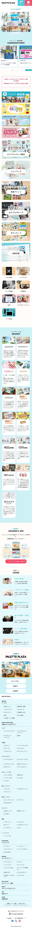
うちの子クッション (22, 789)
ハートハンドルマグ (22, 745)
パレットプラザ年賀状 (22, 868)
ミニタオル (20, 778)
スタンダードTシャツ (9, 731)
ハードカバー (20, 846)
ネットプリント (8, 862)
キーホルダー (20, 822)
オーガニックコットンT (7, 736)
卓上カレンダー (8, 811)
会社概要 (9, 918)
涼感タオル (20, 775)
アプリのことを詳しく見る (16, 561)
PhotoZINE (7, 852)
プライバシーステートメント (20, 905)
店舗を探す (5, 898)
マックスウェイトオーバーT (22, 732)
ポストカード (7, 712)
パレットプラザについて (8, 887)
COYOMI (6, 814)
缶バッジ (6, 825)
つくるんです (20, 875)
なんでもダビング (21, 872)
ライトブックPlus (21, 849)
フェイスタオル (8, 775)
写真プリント (7, 706)
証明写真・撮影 (21, 706)
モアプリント (20, 800)
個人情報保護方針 (19, 918)
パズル (19, 828)
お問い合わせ (22, 903)
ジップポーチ (7, 828)
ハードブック (7, 865)
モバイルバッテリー (22, 751)
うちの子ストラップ (22, 825)
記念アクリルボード (22, 764)
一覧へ (28, 70)
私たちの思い (15, 681)
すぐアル (6, 846)
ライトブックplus (8, 868)
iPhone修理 (20, 715)
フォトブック (7, 709)
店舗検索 (15, 691)
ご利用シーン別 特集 (9, 718)
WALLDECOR (7, 803)
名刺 (5, 715)
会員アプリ (5, 893)
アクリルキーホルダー (22, 760)
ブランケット (7, 792)
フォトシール (7, 822)
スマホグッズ (7, 751)
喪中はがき (7, 872)
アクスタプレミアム (9, 764)
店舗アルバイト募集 (12, 903)
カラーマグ (7, 748)
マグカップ (7, 745)
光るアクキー (7, 767)
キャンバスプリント (9, 800)
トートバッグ (7, 836)
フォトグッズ (20, 709)
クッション (7, 789)
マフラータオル (8, 778)
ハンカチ (6, 781)
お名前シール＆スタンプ (9, 876)
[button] (13, 70)
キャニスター (20, 748)
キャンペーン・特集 (7, 882)
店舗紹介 (15, 686)
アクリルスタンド (8, 759)
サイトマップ (8, 905)
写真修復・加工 (21, 712)
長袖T (18, 735)
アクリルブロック (21, 767)
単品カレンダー (21, 811)
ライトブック (7, 849)
